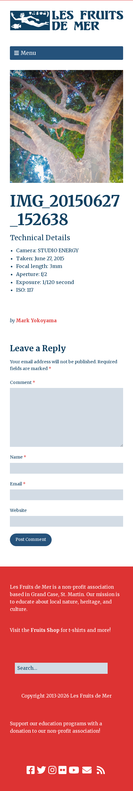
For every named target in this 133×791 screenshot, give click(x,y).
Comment (22, 382)
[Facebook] (31, 770)
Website (18, 510)
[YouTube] (74, 770)
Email (18, 484)
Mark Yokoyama (36, 320)
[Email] (87, 770)
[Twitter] (41, 770)
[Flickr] (62, 770)
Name (18, 457)
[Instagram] (52, 770)
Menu (28, 53)
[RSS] (101, 770)
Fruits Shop (45, 630)
